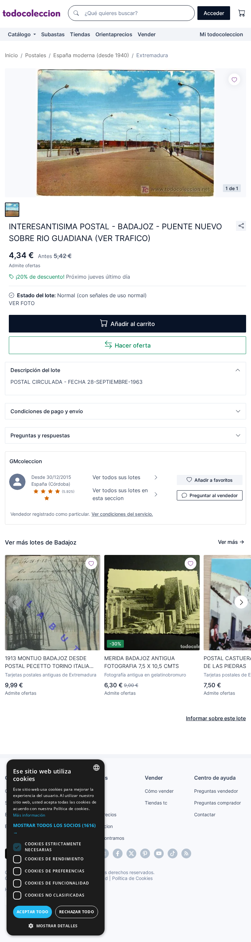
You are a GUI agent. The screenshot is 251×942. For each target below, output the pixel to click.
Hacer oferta (133, 345)
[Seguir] (234, 79)
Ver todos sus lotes (116, 477)
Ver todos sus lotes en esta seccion (120, 494)
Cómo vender (159, 791)
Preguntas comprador (217, 802)
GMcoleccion (25, 461)
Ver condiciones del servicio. (122, 514)
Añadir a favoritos (213, 480)
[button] (125, 370)
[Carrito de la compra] (242, 13)
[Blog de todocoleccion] (186, 853)
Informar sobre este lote (216, 718)
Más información (29, 815)
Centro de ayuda (215, 777)
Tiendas (80, 34)
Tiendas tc (156, 802)
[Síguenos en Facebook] (118, 853)
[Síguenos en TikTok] (172, 853)
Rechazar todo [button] (76, 912)
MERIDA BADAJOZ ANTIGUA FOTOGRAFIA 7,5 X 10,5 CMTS (141, 662)
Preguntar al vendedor (214, 495)
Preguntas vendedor (216, 791)
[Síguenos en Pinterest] (145, 853)
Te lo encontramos (104, 838)
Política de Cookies (132, 878)
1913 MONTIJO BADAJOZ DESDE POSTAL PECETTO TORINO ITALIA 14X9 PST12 (47, 662)
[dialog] (56, 847)
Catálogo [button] (20, 34)
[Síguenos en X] (131, 853)
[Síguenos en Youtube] (159, 853)
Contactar (204, 814)
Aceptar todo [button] (33, 912)
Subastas (53, 34)
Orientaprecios (113, 34)
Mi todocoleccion (221, 34)
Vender (147, 34)
